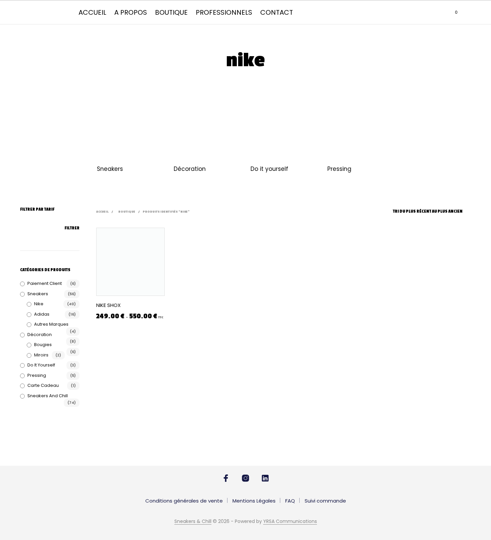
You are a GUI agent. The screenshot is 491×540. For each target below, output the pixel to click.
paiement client (44, 283)
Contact (276, 12)
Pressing (339, 169)
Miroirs (41, 355)
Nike (38, 304)
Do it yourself (269, 169)
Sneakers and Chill (47, 396)
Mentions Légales (254, 500)
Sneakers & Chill (192, 521)
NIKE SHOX (108, 305)
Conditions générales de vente (184, 500)
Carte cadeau (43, 385)
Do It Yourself (41, 365)
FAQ (290, 500)
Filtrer (71, 228)
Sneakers (110, 169)
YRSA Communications (290, 521)
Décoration (190, 169)
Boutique (171, 12)
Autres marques (51, 324)
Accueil (92, 12)
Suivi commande (325, 500)
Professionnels (224, 12)
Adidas (41, 314)
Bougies (43, 344)
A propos (130, 12)
